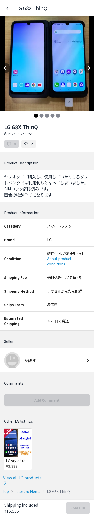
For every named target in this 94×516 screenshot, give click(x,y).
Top (5, 491)
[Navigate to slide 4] (53, 116)
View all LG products (22, 478)
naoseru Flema (27, 491)
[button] (8, 8)
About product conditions (59, 261)
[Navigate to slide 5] (58, 116)
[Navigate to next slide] (89, 68)
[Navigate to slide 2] (42, 116)
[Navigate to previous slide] (5, 68)
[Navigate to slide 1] (36, 116)
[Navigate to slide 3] (47, 116)
